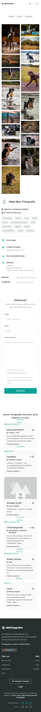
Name (6, 326)
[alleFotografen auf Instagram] (26, 703)
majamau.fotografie (25, 282)
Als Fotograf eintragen (20, 681)
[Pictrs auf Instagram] (26, 706)
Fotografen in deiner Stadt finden (16, 644)
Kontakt (36, 669)
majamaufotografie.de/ (27, 277)
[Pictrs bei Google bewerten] (22, 706)
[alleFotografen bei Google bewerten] (22, 703)
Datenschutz (6, 669)
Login (20, 687)
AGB (3, 673)
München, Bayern (15, 460)
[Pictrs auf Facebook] (30, 706)
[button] (30, 3)
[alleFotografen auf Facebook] (30, 703)
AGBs (19, 370)
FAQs (37, 665)
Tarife (37, 660)
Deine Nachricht (10, 337)
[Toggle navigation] (37, 3)
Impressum (6, 665)
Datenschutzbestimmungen (16, 373)
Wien (11, 562)
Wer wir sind (6, 660)
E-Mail (6, 314)
